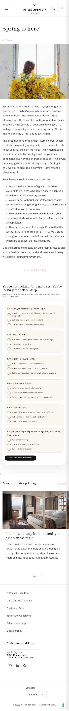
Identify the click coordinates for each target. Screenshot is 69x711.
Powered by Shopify (47, 705)
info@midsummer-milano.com (22, 649)
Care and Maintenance (20, 600)
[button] (6, 8)
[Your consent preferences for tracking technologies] (63, 705)
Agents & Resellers (18, 593)
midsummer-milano (29, 705)
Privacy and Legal (17, 623)
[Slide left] (27, 576)
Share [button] (9, 40)
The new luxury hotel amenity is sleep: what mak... (33, 535)
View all (62, 483)
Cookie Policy (14, 631)
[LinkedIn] (17, 665)
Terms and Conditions (19, 616)
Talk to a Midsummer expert (20, 458)
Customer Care (15, 608)
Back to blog (37, 270)
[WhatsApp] (30, 664)
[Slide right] (42, 576)
